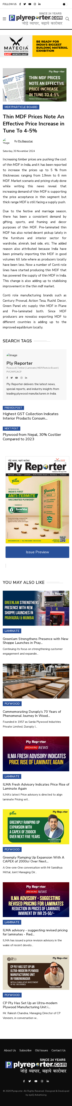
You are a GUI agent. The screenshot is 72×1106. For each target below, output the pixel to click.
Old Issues (41, 1050)
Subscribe (25, 1050)
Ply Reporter (25, 141)
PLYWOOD (12, 704)
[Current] (37, 499)
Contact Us (59, 1050)
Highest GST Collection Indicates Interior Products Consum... (31, 416)
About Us (10, 1050)
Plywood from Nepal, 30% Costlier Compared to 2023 (32, 437)
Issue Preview (37, 552)
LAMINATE (12, 631)
